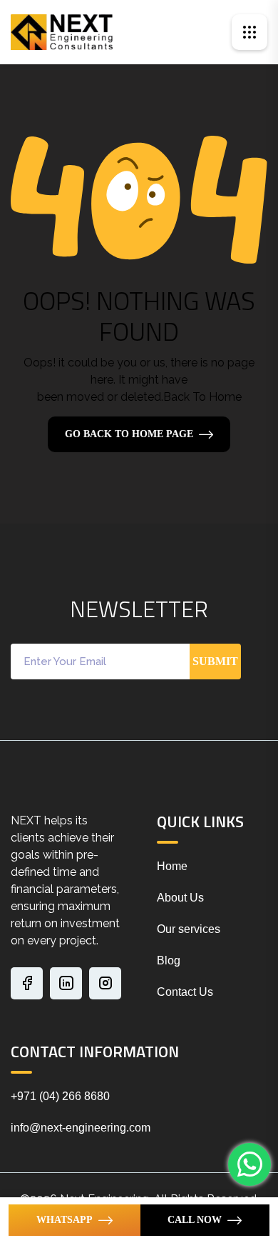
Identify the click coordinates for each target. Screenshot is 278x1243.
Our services (188, 929)
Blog (168, 960)
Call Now (195, 1219)
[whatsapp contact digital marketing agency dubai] (249, 1164)
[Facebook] (27, 983)
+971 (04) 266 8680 (60, 1096)
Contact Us (185, 992)
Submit (215, 661)
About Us (180, 898)
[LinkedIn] (66, 983)
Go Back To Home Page (129, 434)
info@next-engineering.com (80, 1128)
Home (172, 866)
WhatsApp (64, 1219)
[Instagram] (105, 983)
